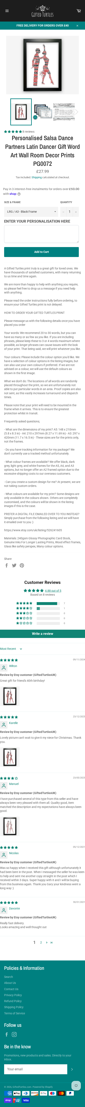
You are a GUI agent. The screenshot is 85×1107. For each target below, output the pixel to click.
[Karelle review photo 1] (10, 757)
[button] (13, 131)
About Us (10, 983)
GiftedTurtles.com (22, 1087)
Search (8, 976)
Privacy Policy (13, 995)
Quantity (66, 202)
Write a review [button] (42, 634)
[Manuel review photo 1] (10, 826)
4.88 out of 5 (53, 590)
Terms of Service (14, 1013)
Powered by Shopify (43, 1087)
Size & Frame (12, 202)
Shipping (37, 177)
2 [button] (41, 942)
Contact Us (11, 989)
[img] (9, 660)
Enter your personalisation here (37, 221)
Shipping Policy (14, 1007)
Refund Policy (13, 1001)
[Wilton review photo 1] (10, 696)
